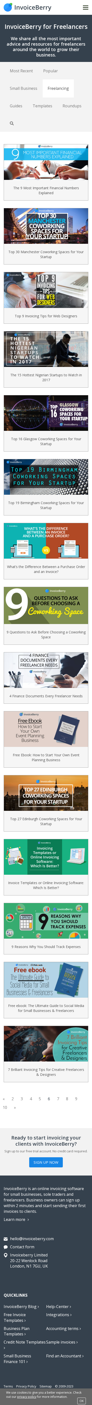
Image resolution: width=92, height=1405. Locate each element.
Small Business (23, 88)
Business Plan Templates (16, 1331)
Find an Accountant (64, 1356)
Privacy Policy (26, 1386)
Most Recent (21, 71)
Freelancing (58, 88)
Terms (8, 1386)
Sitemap (45, 1386)
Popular (50, 71)
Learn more (15, 1219)
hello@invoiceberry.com (32, 1238)
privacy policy (26, 1397)
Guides (16, 106)
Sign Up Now (46, 1162)
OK (81, 1401)
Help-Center (58, 1306)
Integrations (58, 1314)
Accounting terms (62, 1328)
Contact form (22, 1247)
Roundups (72, 106)
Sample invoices (61, 1342)
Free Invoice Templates (15, 1317)
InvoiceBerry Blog (21, 1306)
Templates (42, 106)
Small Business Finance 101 (17, 1358)
